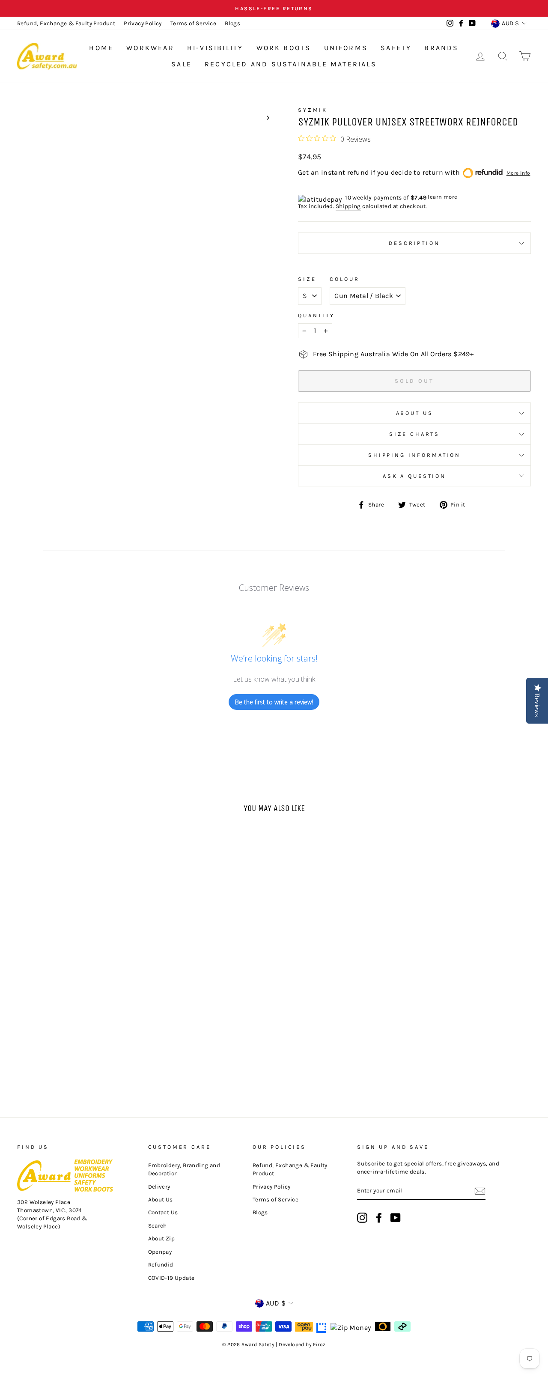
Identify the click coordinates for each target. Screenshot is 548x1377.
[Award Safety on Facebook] (379, 1218)
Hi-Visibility (215, 48)
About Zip (161, 1238)
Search (157, 1225)
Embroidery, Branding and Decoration (184, 1169)
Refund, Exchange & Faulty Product (66, 23)
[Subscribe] (479, 1191)
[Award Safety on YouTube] (395, 1218)
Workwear (150, 48)
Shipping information (414, 455)
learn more (442, 197)
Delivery (159, 1186)
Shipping (348, 206)
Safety (396, 48)
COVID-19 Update (171, 1278)
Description (414, 243)
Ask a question (414, 476)
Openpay (160, 1252)
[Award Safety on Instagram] (362, 1218)
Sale (181, 64)
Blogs (232, 23)
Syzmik (313, 110)
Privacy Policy (143, 23)
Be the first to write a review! (274, 702)
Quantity (316, 315)
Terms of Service (193, 23)
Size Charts (414, 434)
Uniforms (346, 48)
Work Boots (283, 48)
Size (307, 279)
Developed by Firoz (302, 1344)
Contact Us (163, 1212)
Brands (441, 48)
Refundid (160, 1264)
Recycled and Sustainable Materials (291, 64)
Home (101, 48)
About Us (414, 413)
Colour (344, 279)
